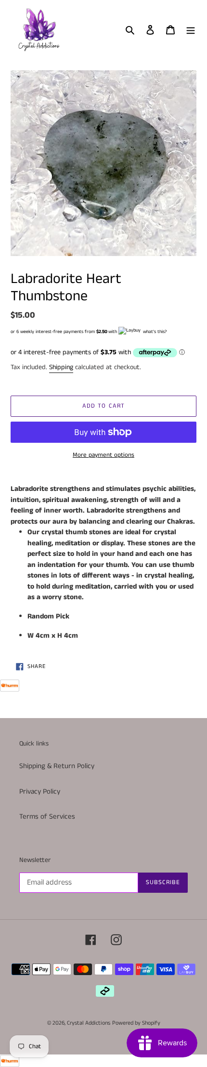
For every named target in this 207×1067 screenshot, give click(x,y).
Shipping (61, 367)
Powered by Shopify (136, 1023)
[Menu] (191, 29)
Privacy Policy (39, 791)
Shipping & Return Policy (56, 766)
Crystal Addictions (88, 1023)
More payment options (103, 455)
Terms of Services (47, 816)
